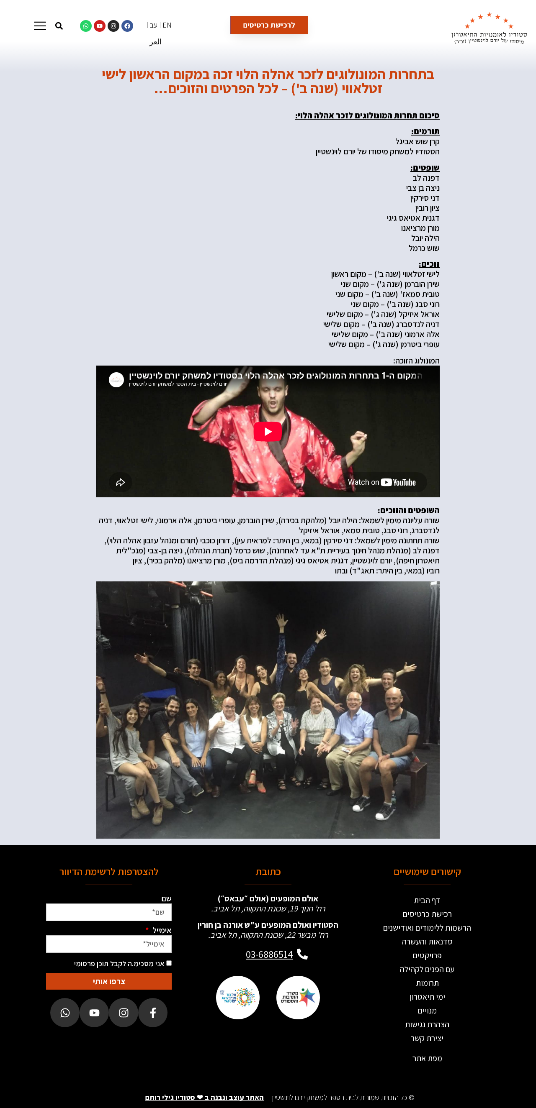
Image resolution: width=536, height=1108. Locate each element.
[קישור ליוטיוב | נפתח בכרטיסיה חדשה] (100, 26)
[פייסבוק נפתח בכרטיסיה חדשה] (153, 1012)
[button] (59, 26)
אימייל (161, 930)
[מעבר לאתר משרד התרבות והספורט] (298, 997)
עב (153, 25)
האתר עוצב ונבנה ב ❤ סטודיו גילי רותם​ (204, 1097)
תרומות (427, 982)
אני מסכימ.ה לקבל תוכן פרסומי (119, 963)
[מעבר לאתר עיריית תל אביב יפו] (238, 997)
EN (167, 25)
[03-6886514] (302, 954)
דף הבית (427, 900)
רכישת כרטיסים (427, 913)
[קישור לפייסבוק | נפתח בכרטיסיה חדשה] (127, 26)
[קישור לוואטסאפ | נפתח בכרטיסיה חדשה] (86, 26)
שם (166, 898)
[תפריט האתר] (40, 26)
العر (155, 41)
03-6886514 (269, 954)
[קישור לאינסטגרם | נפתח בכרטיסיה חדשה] (113, 26)
